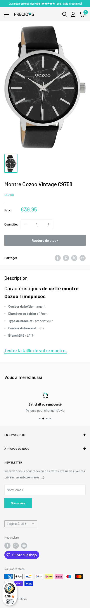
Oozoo (9, 195)
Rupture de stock (45, 240)
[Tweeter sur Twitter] (74, 257)
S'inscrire (18, 503)
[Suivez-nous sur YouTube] (24, 546)
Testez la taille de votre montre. (35, 350)
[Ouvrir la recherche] (64, 14)
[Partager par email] (83, 257)
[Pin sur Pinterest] (66, 257)
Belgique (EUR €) (17, 523)
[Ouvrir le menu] (6, 14)
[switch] (10, 601)
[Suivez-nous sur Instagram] (16, 546)
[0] (82, 14)
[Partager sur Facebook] (58, 257)
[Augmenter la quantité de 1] (48, 224)
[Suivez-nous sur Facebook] (7, 546)
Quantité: (11, 224)
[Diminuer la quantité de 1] (25, 224)
